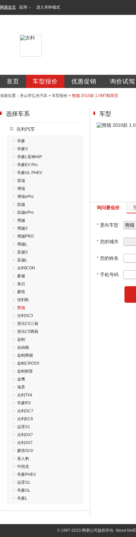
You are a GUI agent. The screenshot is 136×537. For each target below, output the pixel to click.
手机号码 (108, 274)
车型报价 (45, 81)
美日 (21, 284)
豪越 (21, 276)
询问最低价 (108, 207)
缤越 (21, 204)
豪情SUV (25, 450)
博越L (22, 244)
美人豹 (23, 458)
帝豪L (22, 498)
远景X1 (23, 427)
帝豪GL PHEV (29, 172)
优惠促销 (83, 81)
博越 (21, 220)
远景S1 (23, 482)
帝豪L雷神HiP (29, 157)
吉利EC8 (25, 419)
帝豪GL (23, 490)
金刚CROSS (28, 363)
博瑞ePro (25, 196)
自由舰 (23, 347)
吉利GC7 (25, 411)
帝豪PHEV (26, 474)
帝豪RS (24, 403)
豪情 (21, 292)
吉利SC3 (25, 315)
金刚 (21, 339)
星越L (22, 260)
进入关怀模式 (48, 7)
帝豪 (21, 141)
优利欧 (23, 299)
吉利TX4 (24, 395)
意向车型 (108, 225)
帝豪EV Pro (27, 164)
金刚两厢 (25, 355)
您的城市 (108, 241)
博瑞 (21, 188)
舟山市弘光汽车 (34, 95)
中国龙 (23, 466)
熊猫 (21, 307)
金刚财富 (25, 371)
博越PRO (25, 236)
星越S (22, 252)
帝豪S (22, 149)
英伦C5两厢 (27, 331)
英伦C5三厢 (27, 323)
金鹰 (21, 379)
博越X (22, 228)
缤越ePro (25, 212)
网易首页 (8, 7)
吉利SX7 (25, 442)
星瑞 (21, 180)
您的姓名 (108, 258)
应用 (23, 7)
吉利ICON (26, 268)
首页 (13, 81)
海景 (21, 387)
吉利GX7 (25, 434)
